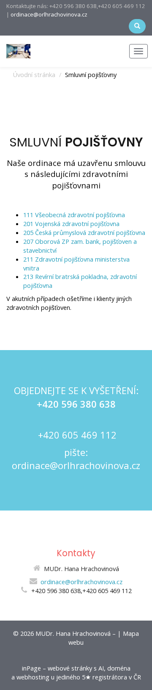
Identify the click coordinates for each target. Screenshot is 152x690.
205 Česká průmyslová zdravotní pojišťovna (84, 232)
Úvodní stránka (34, 74)
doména (118, 668)
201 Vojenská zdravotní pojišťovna (71, 223)
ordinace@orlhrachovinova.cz (49, 14)
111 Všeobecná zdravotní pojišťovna (74, 214)
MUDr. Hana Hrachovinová (73, 633)
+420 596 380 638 (76, 403)
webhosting (32, 677)
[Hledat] (137, 26)
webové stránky (70, 668)
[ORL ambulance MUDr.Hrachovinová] (18, 50)
